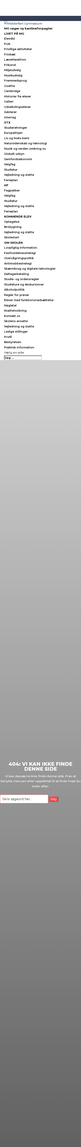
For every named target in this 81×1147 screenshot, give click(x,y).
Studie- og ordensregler (21, 279)
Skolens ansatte (16, 321)
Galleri (8, 101)
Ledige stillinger (16, 331)
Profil (8, 337)
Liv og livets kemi (16, 138)
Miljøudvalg (12, 70)
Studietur (10, 169)
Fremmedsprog (15, 80)
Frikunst (10, 65)
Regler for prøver (16, 295)
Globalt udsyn (14, 154)
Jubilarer (10, 112)
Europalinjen (13, 133)
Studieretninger (15, 127)
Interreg (10, 117)
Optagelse (11, 222)
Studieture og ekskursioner (24, 284)
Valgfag (9, 164)
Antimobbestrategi (18, 263)
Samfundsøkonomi (18, 159)
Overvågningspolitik (19, 258)
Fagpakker (12, 190)
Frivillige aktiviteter (18, 49)
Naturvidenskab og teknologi (25, 143)
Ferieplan (11, 180)
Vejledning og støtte (19, 175)
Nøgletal (10, 305)
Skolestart (11, 237)
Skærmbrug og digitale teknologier (30, 268)
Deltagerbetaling (16, 274)
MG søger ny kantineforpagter (28, 28)
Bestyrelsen (12, 342)
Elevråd (9, 38)
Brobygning (12, 227)
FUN (7, 44)
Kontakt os (12, 316)
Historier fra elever (17, 96)
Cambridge (12, 91)
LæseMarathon (15, 59)
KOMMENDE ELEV (17, 216)
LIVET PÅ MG (14, 33)
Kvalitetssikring (15, 310)
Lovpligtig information (20, 247)
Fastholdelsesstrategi (20, 253)
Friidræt (10, 54)
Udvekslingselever (17, 107)
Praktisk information (19, 347)
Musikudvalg (13, 75)
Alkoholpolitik (14, 289)
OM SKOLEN (13, 242)
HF (6, 185)
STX (7, 122)
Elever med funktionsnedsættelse (28, 300)
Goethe (9, 86)
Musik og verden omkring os (25, 148)
